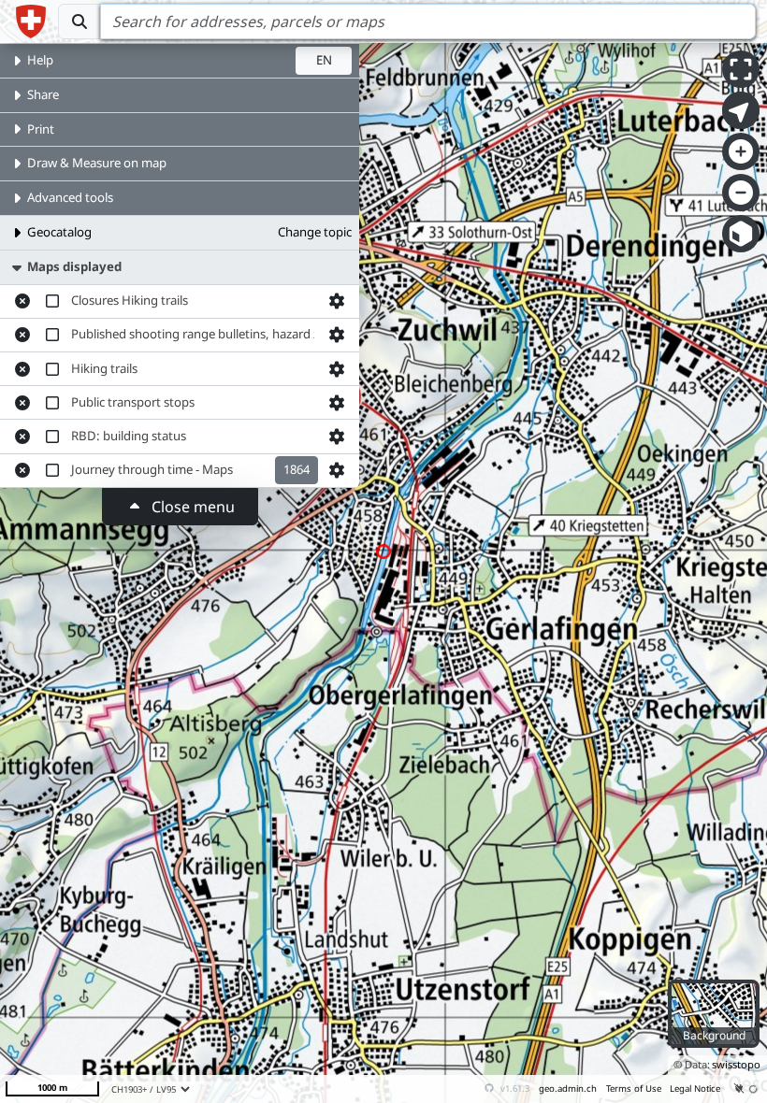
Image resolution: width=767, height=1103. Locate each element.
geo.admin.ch (568, 1088)
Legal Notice (695, 1088)
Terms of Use (633, 1088)
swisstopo (736, 1064)
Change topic (315, 231)
